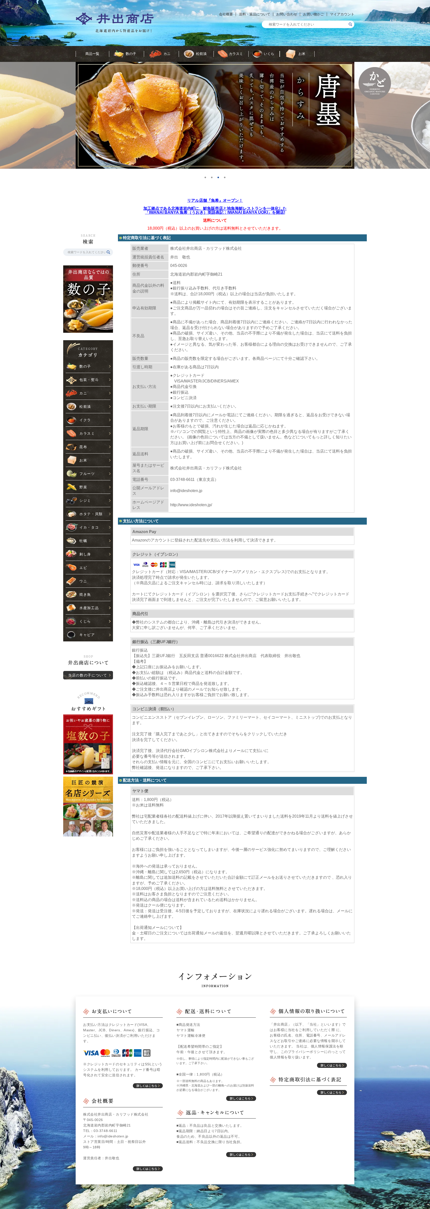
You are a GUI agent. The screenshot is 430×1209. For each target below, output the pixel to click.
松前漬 (201, 54)
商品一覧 (92, 54)
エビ (83, 568)
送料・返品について (254, 14)
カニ (166, 54)
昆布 (83, 447)
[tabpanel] (215, 115)
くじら (85, 621)
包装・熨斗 (89, 380)
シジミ (85, 500)
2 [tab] (213, 179)
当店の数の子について (87, 675)
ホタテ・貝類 (91, 514)
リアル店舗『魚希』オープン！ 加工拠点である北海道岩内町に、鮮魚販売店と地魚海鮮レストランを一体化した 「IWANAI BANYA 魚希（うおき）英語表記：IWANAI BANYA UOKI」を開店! (215, 206)
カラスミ (236, 54)
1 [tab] (207, 179)
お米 (301, 54)
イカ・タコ (89, 527)
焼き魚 (85, 594)
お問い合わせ (286, 14)
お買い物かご (313, 14)
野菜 (83, 487)
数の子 (131, 54)
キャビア (87, 635)
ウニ (83, 581)
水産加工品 (89, 608)
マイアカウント (342, 14)
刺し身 (85, 554)
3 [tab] (219, 179)
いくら (269, 54)
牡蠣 (83, 541)
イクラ (85, 420)
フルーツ (87, 474)
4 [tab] (226, 179)
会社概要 (226, 14)
